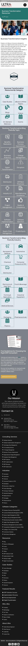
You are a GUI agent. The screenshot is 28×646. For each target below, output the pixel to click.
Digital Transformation (7, 168)
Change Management (20, 156)
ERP (19, 357)
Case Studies (7, 102)
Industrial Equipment (20, 296)
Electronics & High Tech (7, 285)
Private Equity (21, 231)
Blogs (7, 112)
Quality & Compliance (20, 206)
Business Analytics (7, 156)
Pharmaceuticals (21, 317)
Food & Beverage (21, 284)
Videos (20, 113)
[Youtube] (18, 644)
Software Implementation (7, 221)
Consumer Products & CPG (20, 263)
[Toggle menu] (25, 5)
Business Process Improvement (20, 144)
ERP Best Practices (20, 183)
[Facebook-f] (9, 644)
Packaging (7, 317)
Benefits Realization (7, 143)
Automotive (20, 251)
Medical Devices (7, 306)
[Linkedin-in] (12, 644)
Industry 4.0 (7, 193)
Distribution (7, 182)
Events (20, 122)
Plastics (7, 326)
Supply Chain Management (7, 232)
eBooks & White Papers (20, 103)
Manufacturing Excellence (20, 194)
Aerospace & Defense (7, 252)
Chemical (7, 262)
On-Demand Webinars (7, 123)
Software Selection (20, 221)
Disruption (20, 167)
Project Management (7, 206)
